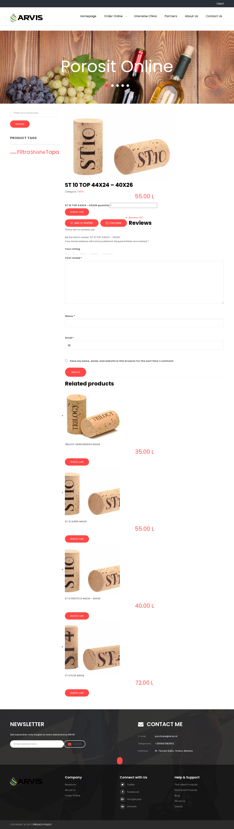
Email (69, 338)
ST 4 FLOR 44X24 (74, 675)
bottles (13, 153)
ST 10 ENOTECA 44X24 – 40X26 (83, 598)
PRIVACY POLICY (42, 824)
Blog (177, 795)
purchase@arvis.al (166, 736)
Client (220, 3)
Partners (171, 16)
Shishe (38, 152)
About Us (191, 16)
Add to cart (77, 212)
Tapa (52, 152)
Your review (73, 258)
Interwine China (145, 16)
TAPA (80, 191)
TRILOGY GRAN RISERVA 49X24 (82, 444)
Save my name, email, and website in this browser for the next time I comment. (122, 361)
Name (70, 316)
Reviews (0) (136, 217)
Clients (179, 806)
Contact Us (214, 16)
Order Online (113, 16)
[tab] (144, 218)
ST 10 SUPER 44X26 (76, 521)
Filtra (23, 152)
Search (20, 124)
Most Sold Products (186, 790)
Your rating (72, 249)
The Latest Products (186, 784)
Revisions (70, 784)
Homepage (88, 16)
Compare (115, 223)
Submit (77, 744)
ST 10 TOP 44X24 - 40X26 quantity (87, 205)
